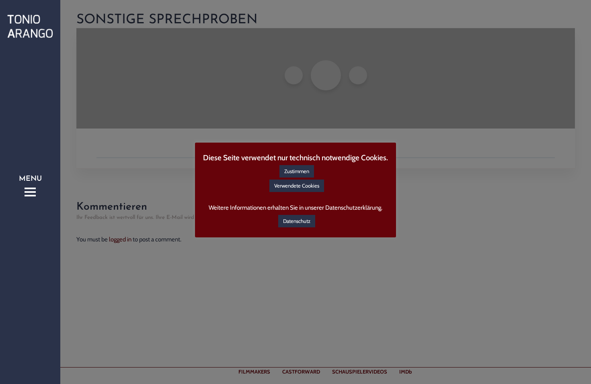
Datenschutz (296, 221)
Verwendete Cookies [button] (296, 185)
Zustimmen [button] (296, 171)
